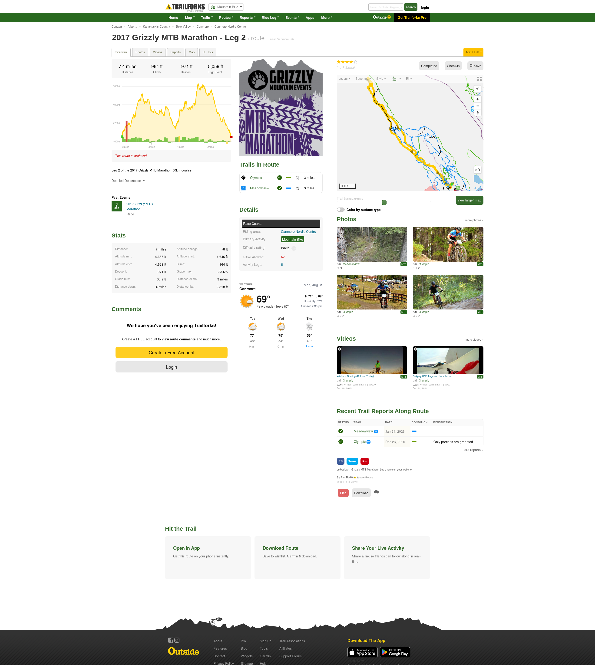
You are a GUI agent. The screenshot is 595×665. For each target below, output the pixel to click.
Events (291, 17)
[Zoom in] (477, 99)
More (325, 17)
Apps (310, 17)
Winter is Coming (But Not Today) (355, 376)
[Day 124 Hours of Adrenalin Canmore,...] (372, 292)
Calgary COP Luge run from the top (432, 376)
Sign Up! (266, 641)
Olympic (256, 177)
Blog (244, 648)
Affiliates (285, 648)
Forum (290, 656)
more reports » (472, 449)
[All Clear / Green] (340, 431)
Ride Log (269, 17)
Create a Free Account (171, 352)
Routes (225, 17)
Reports (246, 17)
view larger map (469, 200)
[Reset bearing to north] (477, 112)
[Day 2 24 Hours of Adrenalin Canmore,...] (448, 292)
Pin (364, 461)
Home (173, 17)
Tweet (352, 461)
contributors (366, 477)
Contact (219, 656)
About (218, 641)
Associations (292, 641)
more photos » (474, 220)
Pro (243, 641)
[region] (410, 133)
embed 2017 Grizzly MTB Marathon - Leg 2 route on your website (374, 469)
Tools (264, 648)
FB (341, 461)
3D (477, 169)
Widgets (247, 656)
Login (171, 366)
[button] (208, 557)
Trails (205, 17)
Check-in (453, 65)
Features (220, 648)
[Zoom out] (477, 105)
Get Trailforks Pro (412, 17)
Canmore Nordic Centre (298, 231)
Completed (429, 65)
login (425, 7)
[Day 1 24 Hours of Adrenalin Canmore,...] (448, 244)
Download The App (366, 640)
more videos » (474, 339)
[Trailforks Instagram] (176, 640)
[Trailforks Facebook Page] (170, 640)
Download (361, 493)
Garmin (265, 656)
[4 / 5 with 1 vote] (347, 62)
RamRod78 (347, 477)
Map (188, 17)
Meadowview (259, 188)
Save (477, 65)
